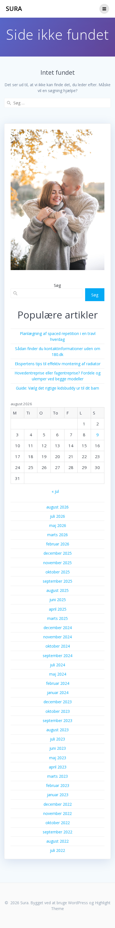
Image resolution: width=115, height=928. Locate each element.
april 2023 (57, 767)
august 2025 (57, 590)
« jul (55, 491)
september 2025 (57, 581)
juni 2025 (57, 599)
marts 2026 (57, 534)
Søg (57, 285)
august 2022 (57, 841)
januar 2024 (57, 692)
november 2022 (57, 813)
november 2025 (57, 562)
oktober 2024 (57, 646)
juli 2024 (57, 664)
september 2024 (57, 655)
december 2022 (58, 804)
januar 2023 (57, 794)
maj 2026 (57, 525)
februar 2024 (57, 683)
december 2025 (58, 553)
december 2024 (58, 627)
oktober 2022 (57, 822)
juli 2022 (57, 850)
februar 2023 (57, 785)
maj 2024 (57, 674)
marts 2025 (57, 618)
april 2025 (57, 609)
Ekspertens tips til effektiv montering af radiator (57, 363)
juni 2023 (57, 748)
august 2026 (57, 507)
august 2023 (57, 729)
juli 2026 (57, 516)
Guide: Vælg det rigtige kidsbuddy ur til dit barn (57, 388)
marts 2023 (57, 776)
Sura (14, 9)
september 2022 (57, 832)
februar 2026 (57, 544)
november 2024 (57, 636)
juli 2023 (57, 739)
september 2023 (57, 720)
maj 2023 (57, 757)
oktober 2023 (57, 711)
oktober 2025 (57, 572)
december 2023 (58, 701)
